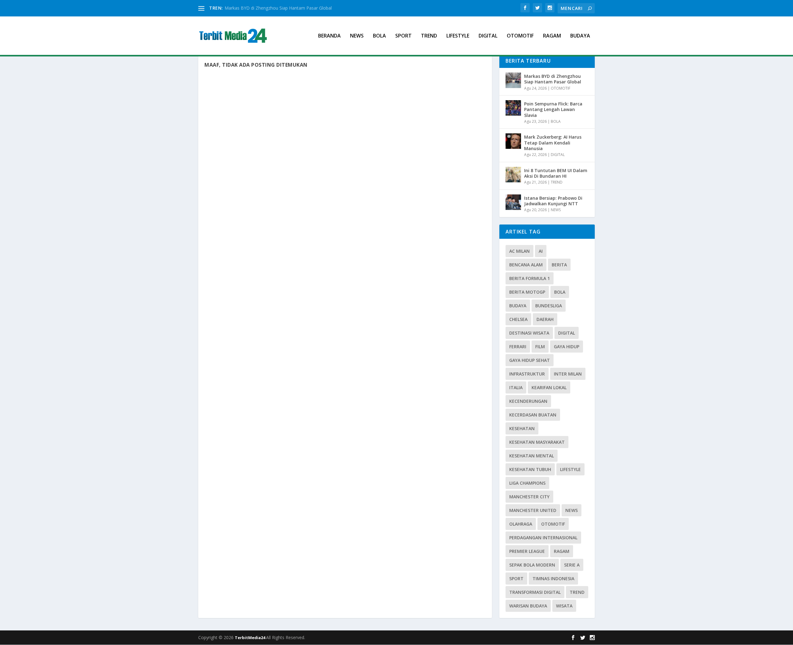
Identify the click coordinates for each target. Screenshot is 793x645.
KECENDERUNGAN (528, 401)
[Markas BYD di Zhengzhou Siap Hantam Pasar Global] (513, 80)
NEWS (357, 36)
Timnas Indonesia (553, 578)
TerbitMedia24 (250, 637)
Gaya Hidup (566, 346)
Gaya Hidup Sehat (529, 360)
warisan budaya (528, 606)
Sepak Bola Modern (532, 565)
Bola (559, 292)
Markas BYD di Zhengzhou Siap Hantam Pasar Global (278, 8)
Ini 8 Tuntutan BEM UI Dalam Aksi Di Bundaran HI (555, 173)
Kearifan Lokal (549, 387)
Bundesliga (548, 306)
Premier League (527, 551)
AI (541, 251)
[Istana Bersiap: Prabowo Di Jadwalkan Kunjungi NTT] (513, 202)
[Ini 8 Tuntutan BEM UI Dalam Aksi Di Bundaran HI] (513, 174)
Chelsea (518, 319)
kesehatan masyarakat (537, 442)
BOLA (379, 36)
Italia (516, 387)
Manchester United (532, 510)
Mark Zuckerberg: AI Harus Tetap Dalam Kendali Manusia (552, 142)
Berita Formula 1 (529, 278)
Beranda (329, 36)
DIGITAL (488, 36)
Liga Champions (527, 483)
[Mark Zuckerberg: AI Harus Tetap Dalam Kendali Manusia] (513, 141)
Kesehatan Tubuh (530, 469)
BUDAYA (580, 36)
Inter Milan (568, 374)
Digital (566, 333)
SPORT (403, 36)
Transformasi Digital (535, 592)
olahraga (520, 524)
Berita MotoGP (527, 292)
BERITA (559, 265)
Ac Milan (519, 251)
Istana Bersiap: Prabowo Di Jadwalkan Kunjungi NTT (553, 201)
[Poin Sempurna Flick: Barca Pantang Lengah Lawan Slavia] (513, 108)
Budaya (517, 306)
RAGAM (552, 36)
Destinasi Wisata (529, 333)
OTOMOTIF (520, 36)
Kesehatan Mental (531, 456)
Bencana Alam (526, 265)
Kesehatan (522, 428)
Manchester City (529, 497)
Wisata (564, 606)
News (571, 510)
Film (540, 346)
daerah (545, 319)
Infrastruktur (527, 374)
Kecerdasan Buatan (532, 415)
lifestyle (570, 469)
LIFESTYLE (457, 36)
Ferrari (517, 346)
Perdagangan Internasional (543, 537)
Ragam (561, 551)
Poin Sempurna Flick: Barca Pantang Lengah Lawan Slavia (553, 109)
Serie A (572, 565)
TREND (429, 36)
